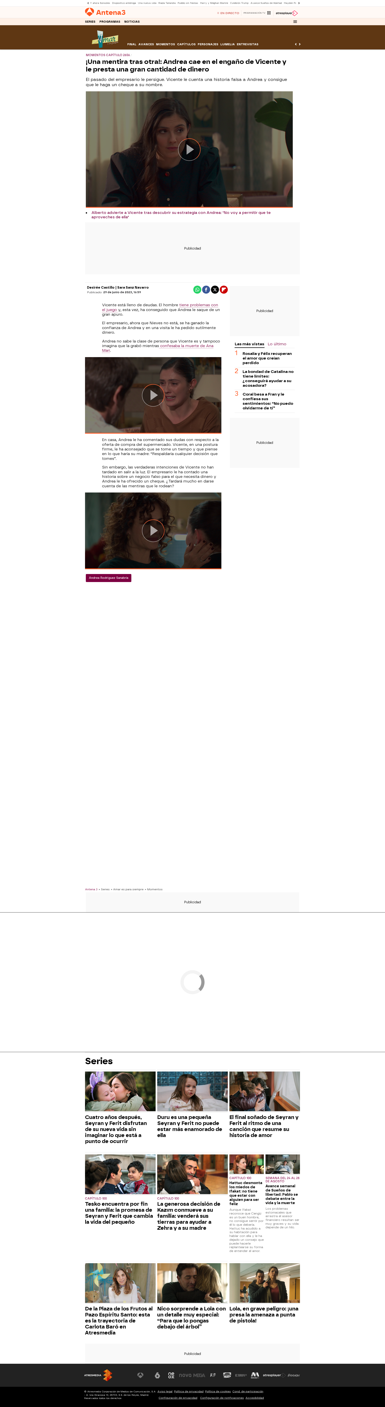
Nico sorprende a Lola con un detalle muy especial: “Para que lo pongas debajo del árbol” (191, 1318)
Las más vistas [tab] (249, 344)
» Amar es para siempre (127, 889)
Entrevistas (247, 44)
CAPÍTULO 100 (96, 1198)
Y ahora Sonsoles (100, 3)
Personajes (208, 44)
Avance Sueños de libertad (266, 3)
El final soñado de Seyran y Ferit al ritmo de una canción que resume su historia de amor (264, 1126)
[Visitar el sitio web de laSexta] (157, 1375)
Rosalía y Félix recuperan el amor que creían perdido (267, 358)
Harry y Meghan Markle (214, 3)
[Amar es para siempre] (105, 47)
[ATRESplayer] (286, 13)
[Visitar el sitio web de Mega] (199, 1375)
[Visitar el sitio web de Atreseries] (213, 1375)
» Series (104, 889)
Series (90, 21)
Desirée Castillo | (102, 287)
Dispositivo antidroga (124, 3)
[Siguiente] (298, 3)
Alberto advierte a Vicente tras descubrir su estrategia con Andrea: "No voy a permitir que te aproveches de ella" (181, 214)
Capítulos (186, 44)
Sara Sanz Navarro (133, 287)
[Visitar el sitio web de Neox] (171, 1375)
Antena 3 (91, 889)
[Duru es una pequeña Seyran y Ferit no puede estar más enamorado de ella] (192, 1092)
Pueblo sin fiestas (188, 3)
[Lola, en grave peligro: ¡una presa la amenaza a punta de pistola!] (264, 1283)
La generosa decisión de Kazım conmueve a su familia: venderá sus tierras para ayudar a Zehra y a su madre (188, 1216)
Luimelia (227, 44)
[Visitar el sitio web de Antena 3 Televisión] (143, 1375)
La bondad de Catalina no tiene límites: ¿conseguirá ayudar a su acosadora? (268, 378)
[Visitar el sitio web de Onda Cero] (227, 1375)
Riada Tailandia (167, 3)
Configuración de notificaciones (222, 1397)
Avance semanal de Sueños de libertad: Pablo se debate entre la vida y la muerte (281, 1194)
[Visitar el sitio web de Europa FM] (241, 1375)
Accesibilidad (254, 1397)
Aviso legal (164, 1391)
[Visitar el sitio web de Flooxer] (294, 1375)
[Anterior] (87, 3)
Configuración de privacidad (178, 1397)
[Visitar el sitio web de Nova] (185, 1375)
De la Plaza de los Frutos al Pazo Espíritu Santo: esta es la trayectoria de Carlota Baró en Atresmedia (119, 1321)
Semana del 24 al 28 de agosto (282, 1179)
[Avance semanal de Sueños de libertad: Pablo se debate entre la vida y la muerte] (282, 1164)
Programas (109, 21)
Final (131, 44)
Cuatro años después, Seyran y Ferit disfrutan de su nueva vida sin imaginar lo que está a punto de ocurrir (116, 1129)
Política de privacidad (189, 1391)
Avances (146, 44)
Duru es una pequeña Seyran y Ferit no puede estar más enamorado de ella (189, 1126)
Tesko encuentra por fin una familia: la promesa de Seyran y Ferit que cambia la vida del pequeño (119, 1213)
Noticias (132, 21)
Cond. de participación (247, 1391)
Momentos (165, 44)
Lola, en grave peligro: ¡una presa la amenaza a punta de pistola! (263, 1315)
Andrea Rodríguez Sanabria (108, 578)
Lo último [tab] (277, 344)
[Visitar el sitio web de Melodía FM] (255, 1375)
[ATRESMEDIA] (98, 1375)
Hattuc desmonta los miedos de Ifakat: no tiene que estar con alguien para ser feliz (245, 1193)
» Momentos (154, 889)
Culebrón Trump (239, 3)
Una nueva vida (147, 3)
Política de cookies (218, 1391)
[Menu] (295, 21)
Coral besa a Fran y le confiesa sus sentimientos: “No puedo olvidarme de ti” (268, 401)
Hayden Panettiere (294, 3)
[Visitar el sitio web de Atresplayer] (274, 1375)
